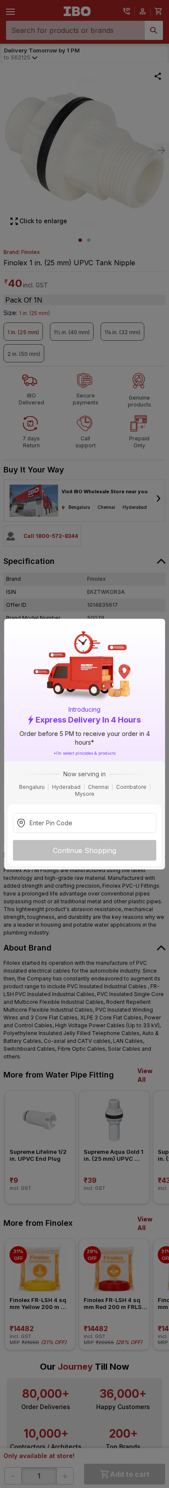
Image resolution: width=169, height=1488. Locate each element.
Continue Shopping (84, 850)
